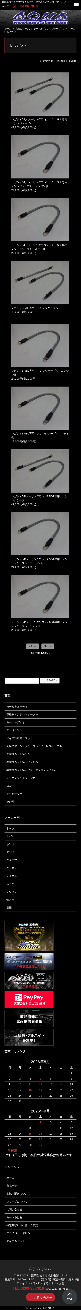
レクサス (11, 875)
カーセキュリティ (17, 706)
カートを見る (14, 1217)
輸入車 (10, 899)
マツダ (10, 852)
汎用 (9, 907)
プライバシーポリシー (19, 1233)
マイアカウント (15, 1241)
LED (8, 785)
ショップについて (17, 1201)
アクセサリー (14, 793)
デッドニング (14, 730)
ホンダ (10, 844)
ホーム (8, 28)
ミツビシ (11, 891)
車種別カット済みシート (20, 754)
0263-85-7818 (27, 6)
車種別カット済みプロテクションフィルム (31, 769)
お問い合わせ (14, 1209)
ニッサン (11, 867)
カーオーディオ (15, 722)
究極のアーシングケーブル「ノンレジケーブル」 (40, 28)
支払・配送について (18, 1193)
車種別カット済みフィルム (22, 761)
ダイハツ (11, 860)
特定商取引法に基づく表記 (22, 1225)
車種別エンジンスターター (22, 714)
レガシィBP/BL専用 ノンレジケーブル (34, 307)
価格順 (61, 60)
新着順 (72, 60)
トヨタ (10, 828)
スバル (72, 28)
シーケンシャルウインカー (22, 777)
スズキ (10, 883)
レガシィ (11, 32)
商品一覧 (11, 1185)
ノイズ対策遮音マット (19, 738)
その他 (10, 801)
